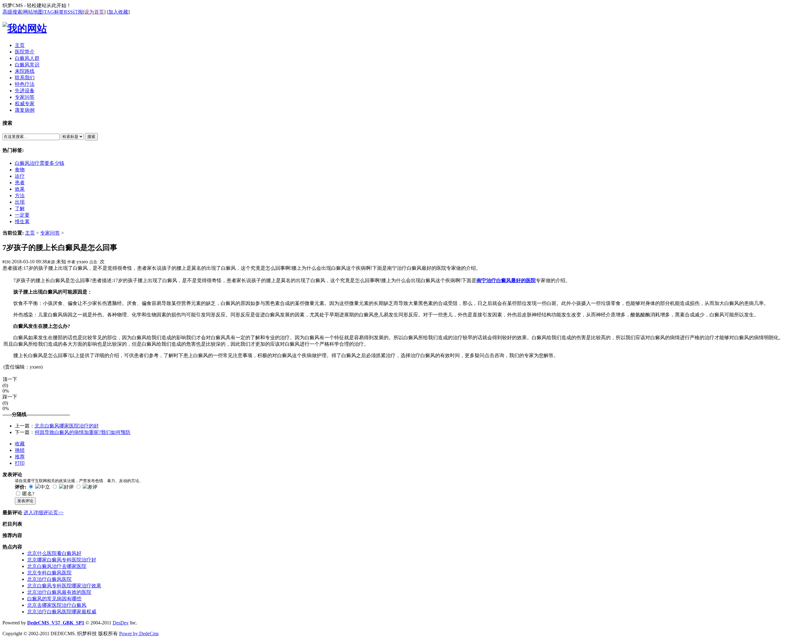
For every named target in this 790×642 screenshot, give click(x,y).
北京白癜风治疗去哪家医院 (56, 566)
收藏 (20, 443)
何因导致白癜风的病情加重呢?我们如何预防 (83, 432)
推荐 (20, 456)
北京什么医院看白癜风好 (54, 553)
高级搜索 (12, 12)
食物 (20, 169)
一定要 (22, 215)
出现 (20, 202)
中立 (45, 487)
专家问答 (50, 233)
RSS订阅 (73, 12)
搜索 (91, 136)
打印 (20, 463)
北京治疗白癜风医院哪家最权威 (61, 611)
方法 (20, 195)
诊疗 (20, 176)
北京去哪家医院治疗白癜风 (56, 605)
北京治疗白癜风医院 (49, 579)
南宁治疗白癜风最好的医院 (506, 280)
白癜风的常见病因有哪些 (54, 598)
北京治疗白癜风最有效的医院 (59, 592)
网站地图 (33, 12)
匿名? (28, 493)
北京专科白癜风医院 (49, 572)
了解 (20, 208)
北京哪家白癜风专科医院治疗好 (61, 559)
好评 (69, 487)
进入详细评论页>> (43, 512)
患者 (20, 182)
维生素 (22, 221)
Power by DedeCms (139, 633)
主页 (30, 233)
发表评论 (25, 500)
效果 (20, 189)
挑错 (20, 450)
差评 (93, 487)
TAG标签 (54, 12)
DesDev (121, 622)
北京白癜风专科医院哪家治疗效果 (64, 585)
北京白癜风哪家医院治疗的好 (67, 425)
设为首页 (94, 12)
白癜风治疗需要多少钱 (39, 163)
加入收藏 (118, 12)
